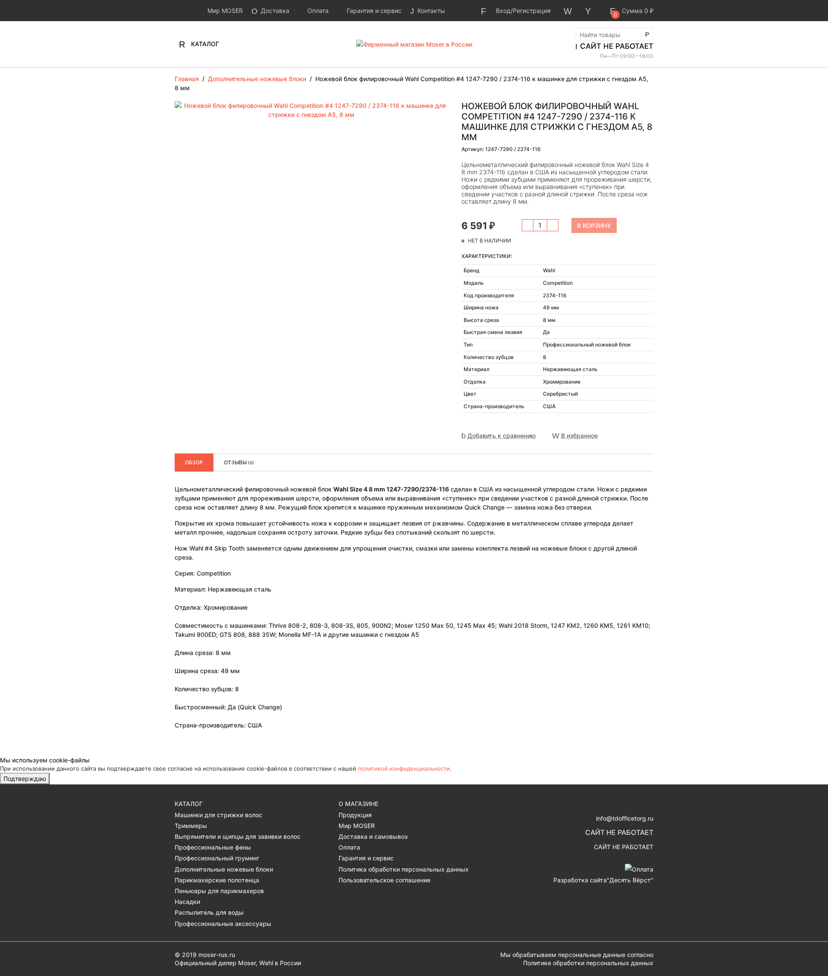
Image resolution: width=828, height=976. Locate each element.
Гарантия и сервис (373, 10)
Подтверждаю (24, 778)
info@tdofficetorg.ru (624, 818)
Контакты (430, 10)
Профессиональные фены (213, 847)
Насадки (187, 901)
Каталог (204, 43)
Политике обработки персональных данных (588, 963)
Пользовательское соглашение (384, 880)
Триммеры (191, 825)
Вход (503, 10)
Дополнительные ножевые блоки (224, 869)
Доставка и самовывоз (373, 836)
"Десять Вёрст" (630, 880)
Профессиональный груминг (217, 858)
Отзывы (239, 462)
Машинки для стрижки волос (218, 815)
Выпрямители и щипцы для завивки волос (238, 836)
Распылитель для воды (209, 912)
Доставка (274, 10)
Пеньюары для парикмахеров (219, 890)
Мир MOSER (224, 10)
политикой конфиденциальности (404, 768)
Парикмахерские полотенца (217, 880)
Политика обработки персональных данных (404, 869)
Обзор (194, 462)
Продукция (355, 815)
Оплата (317, 10)
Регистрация (532, 10)
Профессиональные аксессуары (223, 923)
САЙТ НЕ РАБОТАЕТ (616, 46)
